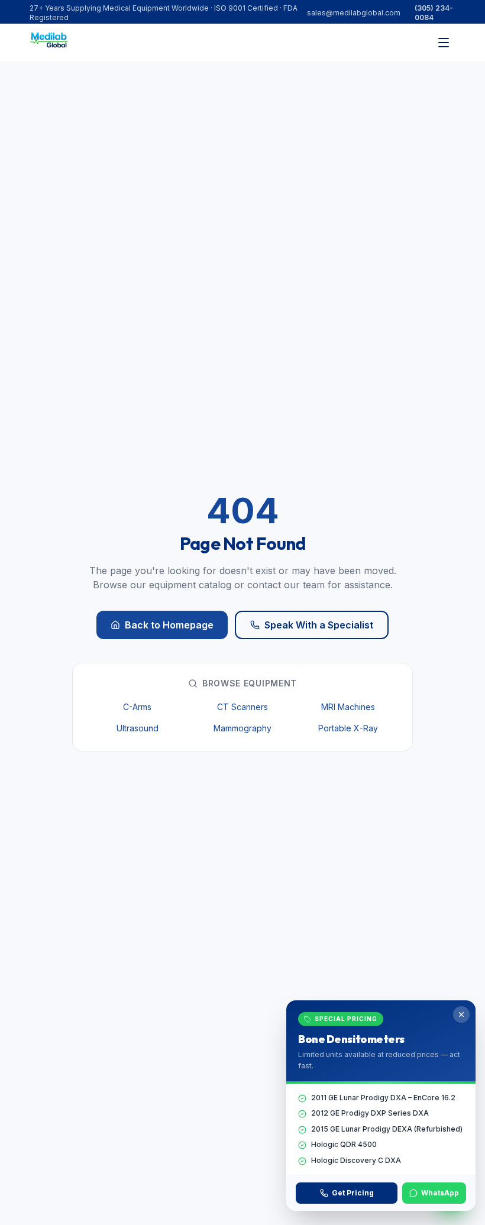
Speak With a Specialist (318, 625)
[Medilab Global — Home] (51, 42)
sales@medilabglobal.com (353, 12)
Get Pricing (353, 1192)
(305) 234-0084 (434, 13)
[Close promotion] (461, 1014)
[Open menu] (443, 42)
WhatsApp (440, 1192)
